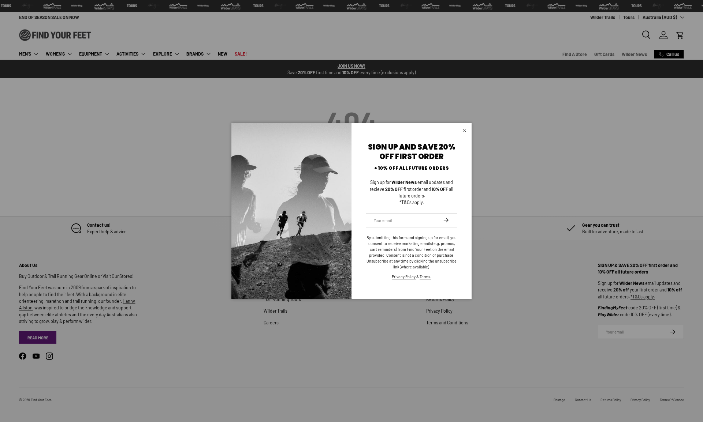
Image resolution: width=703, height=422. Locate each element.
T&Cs (406, 202)
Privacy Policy (404, 276)
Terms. (425, 276)
